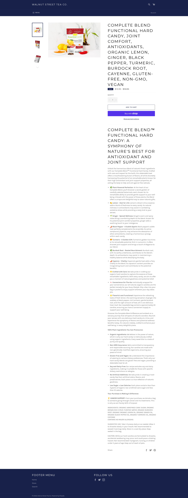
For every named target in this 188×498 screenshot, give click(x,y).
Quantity (111, 95)
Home (34, 480)
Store (34, 483)
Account (153, 13)
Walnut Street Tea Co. (50, 4)
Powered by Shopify (58, 496)
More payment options (131, 119)
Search (35, 487)
